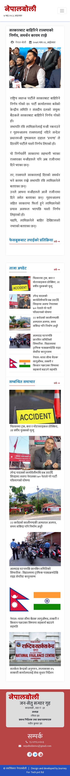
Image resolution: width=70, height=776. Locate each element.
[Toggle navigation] (62, 10)
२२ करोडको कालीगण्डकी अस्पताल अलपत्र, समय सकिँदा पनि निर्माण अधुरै (46, 322)
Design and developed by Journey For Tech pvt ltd (46, 770)
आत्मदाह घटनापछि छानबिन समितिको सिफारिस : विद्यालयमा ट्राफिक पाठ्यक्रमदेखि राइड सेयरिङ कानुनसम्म (47, 343)
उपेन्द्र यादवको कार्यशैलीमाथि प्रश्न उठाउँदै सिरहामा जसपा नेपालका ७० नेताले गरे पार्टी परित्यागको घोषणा (46, 304)
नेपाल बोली (20, 42)
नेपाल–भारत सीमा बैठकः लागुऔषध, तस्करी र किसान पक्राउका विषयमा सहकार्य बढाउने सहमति (46, 363)
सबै (55, 241)
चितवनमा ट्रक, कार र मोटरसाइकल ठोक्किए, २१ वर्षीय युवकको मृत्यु (46, 282)
